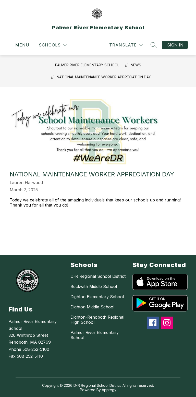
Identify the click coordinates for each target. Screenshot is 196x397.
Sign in (175, 44)
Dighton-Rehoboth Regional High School (97, 320)
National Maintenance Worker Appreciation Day (104, 77)
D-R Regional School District (98, 276)
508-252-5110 (30, 356)
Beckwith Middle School (93, 286)
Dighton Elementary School (97, 296)
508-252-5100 (35, 349)
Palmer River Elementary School (87, 65)
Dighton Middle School (92, 306)
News (136, 65)
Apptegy (109, 390)
